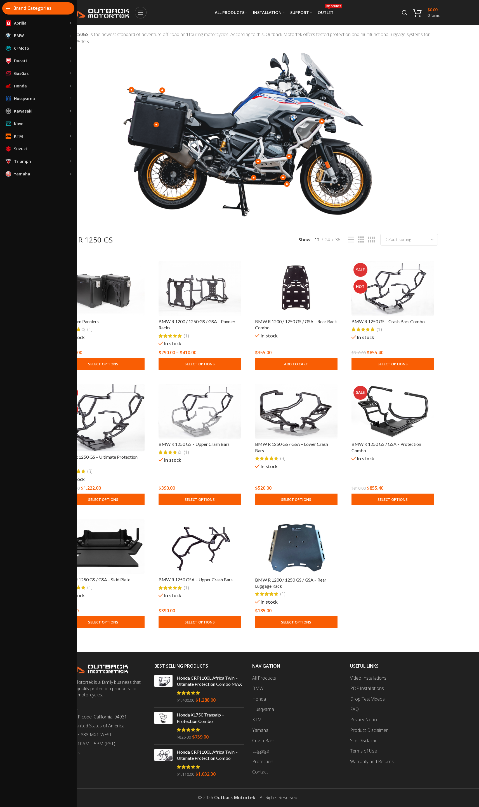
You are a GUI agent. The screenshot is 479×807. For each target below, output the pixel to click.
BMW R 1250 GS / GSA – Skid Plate (96, 579)
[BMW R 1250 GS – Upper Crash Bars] (200, 411)
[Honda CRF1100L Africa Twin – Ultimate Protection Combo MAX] (163, 689)
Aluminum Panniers (80, 321)
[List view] (351, 240)
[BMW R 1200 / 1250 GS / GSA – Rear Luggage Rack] (296, 546)
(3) (90, 471)
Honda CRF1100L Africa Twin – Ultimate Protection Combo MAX (209, 681)
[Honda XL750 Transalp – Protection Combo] (163, 726)
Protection (262, 761)
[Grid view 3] (361, 240)
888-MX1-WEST (96, 735)
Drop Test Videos (367, 699)
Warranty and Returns (372, 761)
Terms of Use (363, 751)
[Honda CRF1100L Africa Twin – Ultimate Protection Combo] (163, 763)
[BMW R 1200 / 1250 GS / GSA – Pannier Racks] (200, 288)
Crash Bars (263, 740)
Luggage (260, 751)
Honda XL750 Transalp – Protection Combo (200, 717)
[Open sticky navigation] (140, 12)
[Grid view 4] (371, 240)
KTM (257, 719)
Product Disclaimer (369, 730)
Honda (259, 699)
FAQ (354, 709)
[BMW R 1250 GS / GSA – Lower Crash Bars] (296, 411)
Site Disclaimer (364, 740)
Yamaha (260, 730)
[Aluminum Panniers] (103, 288)
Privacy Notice (364, 719)
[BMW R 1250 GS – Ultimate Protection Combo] (103, 417)
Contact (260, 772)
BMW (257, 688)
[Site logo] (92, 12)
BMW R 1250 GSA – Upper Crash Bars (196, 579)
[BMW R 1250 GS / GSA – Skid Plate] (103, 546)
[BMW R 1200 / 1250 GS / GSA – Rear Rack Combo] (296, 288)
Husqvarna (263, 709)
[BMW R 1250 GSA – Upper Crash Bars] (200, 546)
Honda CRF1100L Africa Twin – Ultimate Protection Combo (207, 755)
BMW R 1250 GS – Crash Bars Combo (388, 321)
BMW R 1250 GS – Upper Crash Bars (194, 444)
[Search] (404, 12)
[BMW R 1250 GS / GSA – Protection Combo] (392, 411)
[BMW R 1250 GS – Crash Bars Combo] (392, 288)
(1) (90, 329)
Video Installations (368, 678)
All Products (264, 678)
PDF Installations (367, 688)
